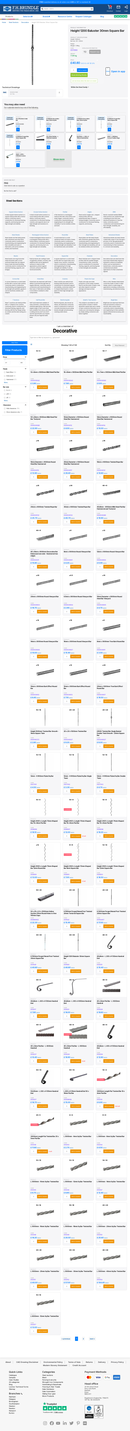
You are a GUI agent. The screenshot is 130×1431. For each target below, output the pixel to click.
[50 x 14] (78, 1085)
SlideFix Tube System (89, 306)
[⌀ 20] (45, 590)
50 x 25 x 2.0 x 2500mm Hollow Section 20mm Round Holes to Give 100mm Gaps (43, 913)
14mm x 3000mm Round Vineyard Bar (44, 641)
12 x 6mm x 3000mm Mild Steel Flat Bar (45, 372)
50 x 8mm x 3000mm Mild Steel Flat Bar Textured (44, 418)
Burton (11, 1413)
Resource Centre (65, 16)
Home (4, 22)
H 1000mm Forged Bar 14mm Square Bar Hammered (113, 119)
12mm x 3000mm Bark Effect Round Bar (77, 687)
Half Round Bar (40, 308)
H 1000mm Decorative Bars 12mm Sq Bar (52, 119)
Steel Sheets (15, 241)
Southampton (14, 1404)
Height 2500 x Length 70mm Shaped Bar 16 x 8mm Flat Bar (44, 822)
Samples (12, 1378)
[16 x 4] (111, 1085)
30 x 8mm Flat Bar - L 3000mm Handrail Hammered (52, 137)
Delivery (102, 1362)
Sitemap (12, 1389)
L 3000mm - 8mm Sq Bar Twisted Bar (111, 1136)
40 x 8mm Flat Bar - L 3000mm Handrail (108, 1002)
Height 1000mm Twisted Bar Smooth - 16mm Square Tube (44, 732)
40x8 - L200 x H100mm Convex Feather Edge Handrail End (22, 155)
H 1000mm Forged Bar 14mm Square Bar (22, 137)
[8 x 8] (78, 860)
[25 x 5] (45, 1130)
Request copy (95, 52)
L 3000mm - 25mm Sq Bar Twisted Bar (45, 1271)
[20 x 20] (78, 725)
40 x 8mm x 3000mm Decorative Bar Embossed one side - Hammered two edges (44, 554)
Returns (89, 1362)
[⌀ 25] (78, 456)
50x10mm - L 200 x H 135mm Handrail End (83, 137)
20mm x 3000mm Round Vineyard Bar (45, 597)
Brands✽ (46, 16)
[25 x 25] (45, 1265)
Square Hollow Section (15, 218)
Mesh (44, 1378)
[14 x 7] (111, 366)
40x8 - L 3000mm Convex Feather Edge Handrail (113, 137)
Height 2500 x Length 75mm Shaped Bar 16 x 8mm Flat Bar (110, 822)
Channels (89, 262)
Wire (114, 284)
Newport (12, 1411)
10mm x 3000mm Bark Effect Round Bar (44, 687)
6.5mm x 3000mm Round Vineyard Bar (78, 597)
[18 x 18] (78, 1220)
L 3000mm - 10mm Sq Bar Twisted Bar (45, 1182)
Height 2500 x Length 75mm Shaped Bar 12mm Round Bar (44, 867)
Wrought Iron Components (52, 1382)
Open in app (118, 71)
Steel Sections (13, 22)
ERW (113, 219)
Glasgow (12, 1399)
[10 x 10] (45, 1175)
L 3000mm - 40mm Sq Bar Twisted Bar (111, 1271)
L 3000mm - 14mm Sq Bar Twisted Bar (111, 1182)
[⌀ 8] (78, 545)
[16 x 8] (78, 366)
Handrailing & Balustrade (51, 1384)
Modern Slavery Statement (55, 1365)
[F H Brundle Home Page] (20, 10)
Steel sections (47, 1375)
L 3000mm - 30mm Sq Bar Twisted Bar (78, 1271)
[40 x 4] (45, 1040)
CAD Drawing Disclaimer (27, 1362)
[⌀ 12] (111, 545)
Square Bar (65, 262)
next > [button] (92, 1339)
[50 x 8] (45, 411)
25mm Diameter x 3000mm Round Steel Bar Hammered (76, 463)
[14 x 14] (111, 1175)
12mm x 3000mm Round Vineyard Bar (111, 552)
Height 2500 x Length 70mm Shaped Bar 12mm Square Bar (110, 867)
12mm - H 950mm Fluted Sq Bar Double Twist (111, 777)
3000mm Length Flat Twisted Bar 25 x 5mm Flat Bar (45, 1137)
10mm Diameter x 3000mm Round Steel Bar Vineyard (109, 598)
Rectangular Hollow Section (40, 241)
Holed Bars (40, 285)
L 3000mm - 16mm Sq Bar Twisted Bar (45, 1226)
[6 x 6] (78, 1130)
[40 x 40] (111, 1265)
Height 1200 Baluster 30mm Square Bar (77, 957)
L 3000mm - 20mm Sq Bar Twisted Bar (111, 1226)
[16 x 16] (45, 725)
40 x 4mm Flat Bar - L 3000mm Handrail (42, 1047)
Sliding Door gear (49, 1394)
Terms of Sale (74, 1362)
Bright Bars (113, 306)
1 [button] (76, 1339)
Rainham (12, 1397)
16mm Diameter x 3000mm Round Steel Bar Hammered (43, 463)
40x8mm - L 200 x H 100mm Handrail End (44, 1002)
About (8, 1362)
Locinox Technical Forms (18, 1387)
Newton (12, 1408)
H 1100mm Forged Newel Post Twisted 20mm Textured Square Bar (78, 912)
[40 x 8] (111, 500)
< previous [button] (66, 1339)
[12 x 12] (45, 770)
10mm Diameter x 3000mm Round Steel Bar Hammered (76, 418)
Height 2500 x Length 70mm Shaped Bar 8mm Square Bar (77, 867)
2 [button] (83, 1339)
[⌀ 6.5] (78, 590)
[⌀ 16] (45, 456)
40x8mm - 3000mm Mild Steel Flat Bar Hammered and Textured (111, 508)
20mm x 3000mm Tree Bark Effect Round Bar (110, 687)
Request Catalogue (83, 16)
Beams (15, 262)
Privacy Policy (117, 1362)
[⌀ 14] (111, 411)
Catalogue (13, 1375)
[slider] (5, 359)
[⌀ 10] (78, 411)
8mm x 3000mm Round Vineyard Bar (77, 552)
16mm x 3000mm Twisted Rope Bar (110, 462)
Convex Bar (15, 285)
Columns (64, 285)
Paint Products (40, 262)
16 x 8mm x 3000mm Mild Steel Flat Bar (78, 372)
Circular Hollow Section (40, 218)
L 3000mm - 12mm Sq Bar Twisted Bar (78, 1182)
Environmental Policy (53, 1362)
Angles (89, 218)
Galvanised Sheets (114, 241)
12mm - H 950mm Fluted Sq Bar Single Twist (78, 777)
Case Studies (14, 1380)
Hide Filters (14, 342)
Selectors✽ (28, 16)
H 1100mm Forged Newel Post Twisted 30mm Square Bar (45, 957)
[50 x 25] (45, 905)
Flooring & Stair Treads (51, 1387)
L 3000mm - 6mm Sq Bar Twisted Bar (77, 1136)
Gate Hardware (48, 1389)
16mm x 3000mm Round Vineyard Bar (77, 641)
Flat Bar (64, 218)
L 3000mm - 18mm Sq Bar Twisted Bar (78, 1226)
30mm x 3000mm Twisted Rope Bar (77, 507)
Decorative (25, 22)
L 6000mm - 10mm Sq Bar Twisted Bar (45, 1316)
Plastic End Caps (89, 285)
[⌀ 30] (78, 500)
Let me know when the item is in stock (84, 81)
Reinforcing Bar (64, 306)
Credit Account (79, 1365)
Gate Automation (48, 1391)
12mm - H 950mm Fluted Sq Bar (42, 776)
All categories (14, 1382)
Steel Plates (89, 241)
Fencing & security (49, 1380)
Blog (102, 16)
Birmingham (13, 1401)
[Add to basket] (18, 129)
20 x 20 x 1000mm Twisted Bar (75, 731)
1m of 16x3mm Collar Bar (22, 119)
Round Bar (65, 241)
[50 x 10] (45, 1085)
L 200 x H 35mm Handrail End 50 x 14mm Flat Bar (76, 1092)
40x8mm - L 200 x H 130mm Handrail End (110, 957)
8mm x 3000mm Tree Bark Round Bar (111, 641)
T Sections (15, 306)
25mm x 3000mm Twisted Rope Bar (44, 507)
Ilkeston (12, 1406)
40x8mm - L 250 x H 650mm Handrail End (77, 1002)
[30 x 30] (45, 950)
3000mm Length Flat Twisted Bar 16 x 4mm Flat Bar (111, 1092)
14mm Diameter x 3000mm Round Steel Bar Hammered (109, 418)
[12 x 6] (45, 366)
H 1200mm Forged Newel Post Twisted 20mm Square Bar (111, 912)
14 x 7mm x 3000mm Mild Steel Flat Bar (111, 372)
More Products (48, 1396)
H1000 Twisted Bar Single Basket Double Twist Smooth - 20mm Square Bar (110, 733)
